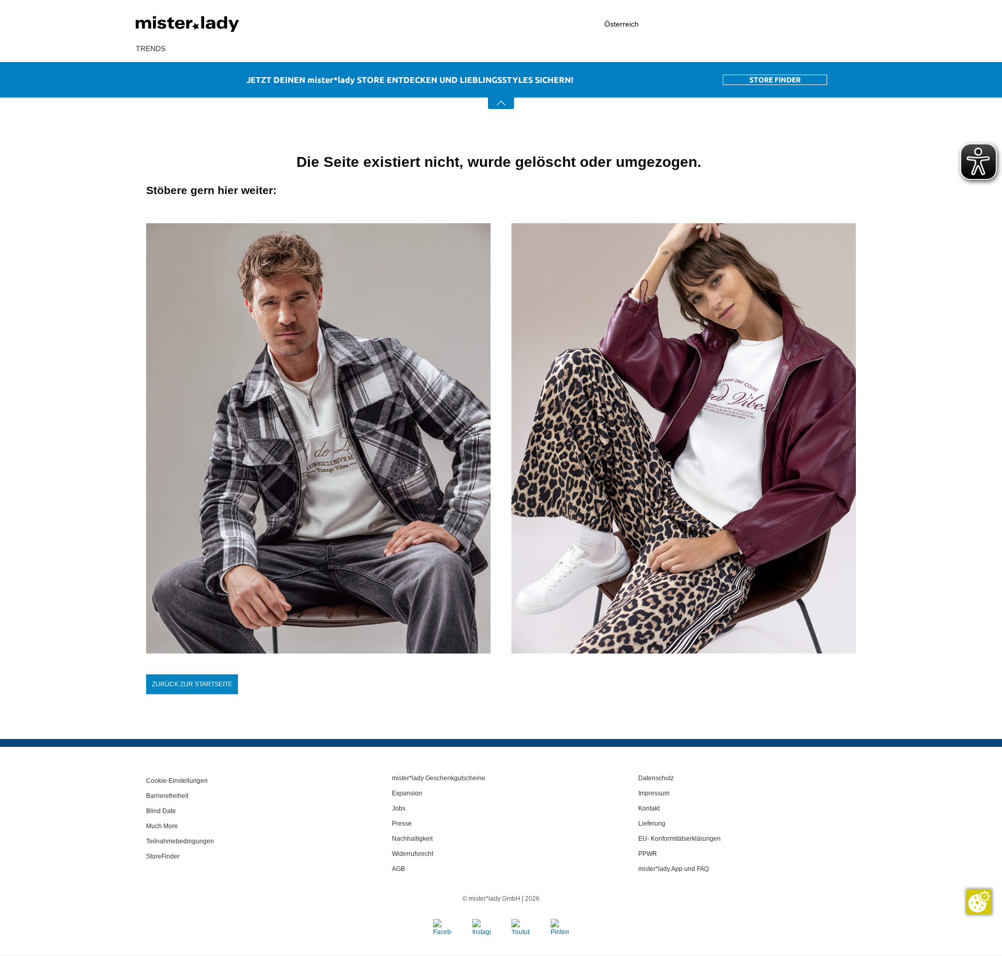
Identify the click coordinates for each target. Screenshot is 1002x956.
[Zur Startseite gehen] (214, 24)
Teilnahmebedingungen (180, 841)
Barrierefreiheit (167, 796)
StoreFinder (163, 856)
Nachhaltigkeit (412, 838)
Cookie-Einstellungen (177, 780)
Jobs (398, 808)
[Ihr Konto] (764, 24)
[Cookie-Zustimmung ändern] (979, 901)
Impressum (654, 793)
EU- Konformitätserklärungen (679, 838)
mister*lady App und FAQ (673, 869)
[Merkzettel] (820, 24)
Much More (162, 826)
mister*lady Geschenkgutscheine (438, 778)
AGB (398, 869)
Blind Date (161, 811)
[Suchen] (707, 24)
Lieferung (651, 823)
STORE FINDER (775, 80)
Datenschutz (656, 778)
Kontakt (649, 808)
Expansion (407, 793)
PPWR (647, 853)
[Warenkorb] (861, 24)
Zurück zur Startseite (192, 684)
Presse (402, 823)
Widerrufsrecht (412, 853)
